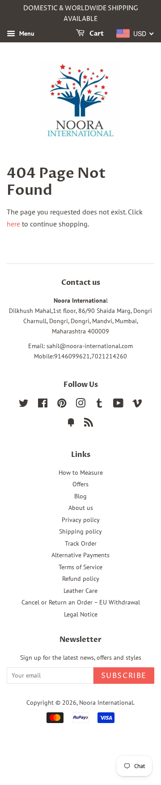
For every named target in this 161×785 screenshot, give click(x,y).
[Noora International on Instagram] (80, 405)
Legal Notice (80, 614)
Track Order (81, 543)
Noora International (106, 703)
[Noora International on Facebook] (43, 405)
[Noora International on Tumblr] (99, 405)
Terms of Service (80, 567)
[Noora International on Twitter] (24, 405)
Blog (80, 496)
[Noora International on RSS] (88, 424)
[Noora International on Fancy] (71, 424)
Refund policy (80, 579)
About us (80, 508)
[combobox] (135, 33)
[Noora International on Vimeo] (137, 405)
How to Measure (81, 473)
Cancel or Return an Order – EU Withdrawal (80, 602)
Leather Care (80, 591)
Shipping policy (80, 531)
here (13, 223)
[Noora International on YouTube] (118, 405)
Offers (80, 484)
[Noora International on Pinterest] (62, 405)
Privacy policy (81, 520)
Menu (25, 33)
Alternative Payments (80, 555)
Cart (96, 33)
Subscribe (124, 676)
